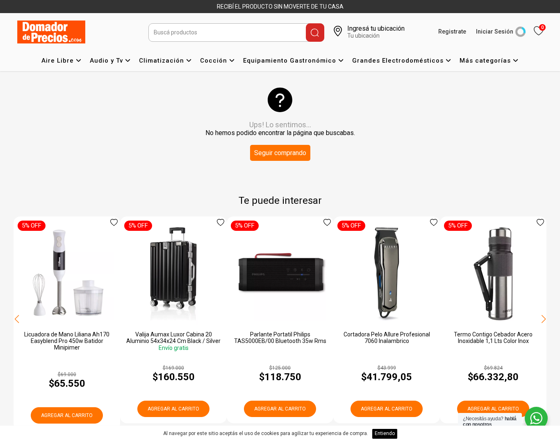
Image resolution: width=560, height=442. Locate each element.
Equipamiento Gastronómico (290, 60)
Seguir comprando (280, 153)
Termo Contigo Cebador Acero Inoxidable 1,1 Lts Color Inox (493, 337)
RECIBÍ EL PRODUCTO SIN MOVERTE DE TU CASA (280, 6)
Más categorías (486, 60)
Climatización (162, 60)
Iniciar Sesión (494, 31)
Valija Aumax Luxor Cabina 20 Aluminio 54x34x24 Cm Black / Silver (173, 337)
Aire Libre (58, 60)
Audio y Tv (107, 60)
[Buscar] (315, 32)
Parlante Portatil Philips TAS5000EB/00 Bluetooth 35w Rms (280, 337)
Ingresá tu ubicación (376, 28)
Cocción (214, 60)
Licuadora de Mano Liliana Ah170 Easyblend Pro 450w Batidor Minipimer (66, 341)
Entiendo (385, 433)
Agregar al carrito (67, 415)
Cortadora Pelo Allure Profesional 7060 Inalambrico (387, 337)
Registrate (452, 31)
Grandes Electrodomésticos (399, 60)
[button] (543, 319)
